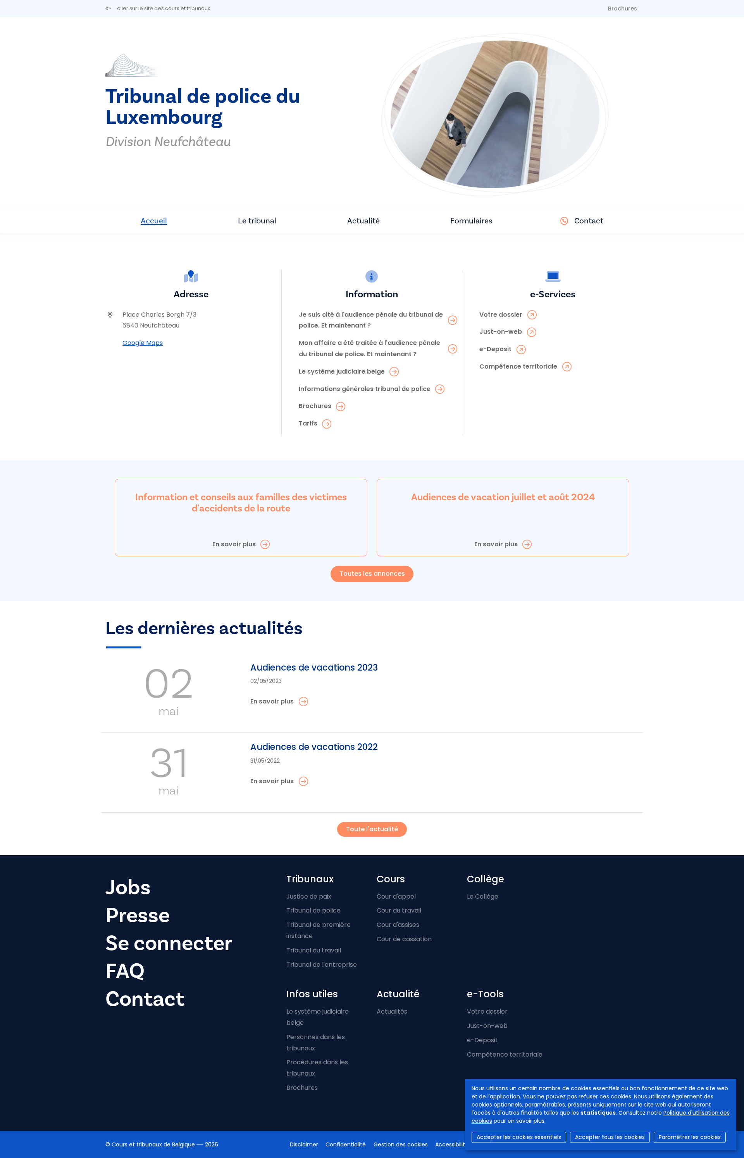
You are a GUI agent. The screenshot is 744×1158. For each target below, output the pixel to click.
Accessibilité (451, 1144)
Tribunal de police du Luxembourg (202, 107)
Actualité (363, 221)
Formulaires (471, 221)
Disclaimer (304, 1144)
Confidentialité (346, 1144)
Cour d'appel (396, 896)
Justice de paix (308, 896)
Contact (588, 221)
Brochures (622, 8)
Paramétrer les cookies (690, 1137)
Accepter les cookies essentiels (519, 1137)
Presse (137, 915)
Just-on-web (487, 1025)
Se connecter (168, 943)
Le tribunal (257, 221)
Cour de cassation (404, 939)
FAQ (125, 971)
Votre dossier (487, 1011)
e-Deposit (482, 1040)
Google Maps (142, 342)
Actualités (392, 1011)
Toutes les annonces (372, 573)
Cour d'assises (398, 924)
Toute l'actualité (372, 829)
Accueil (154, 221)
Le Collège (482, 896)
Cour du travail (399, 910)
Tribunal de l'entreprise (321, 964)
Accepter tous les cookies (610, 1137)
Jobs (128, 887)
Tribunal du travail (313, 950)
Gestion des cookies (401, 1144)
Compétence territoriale (504, 1054)
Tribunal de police (313, 910)
